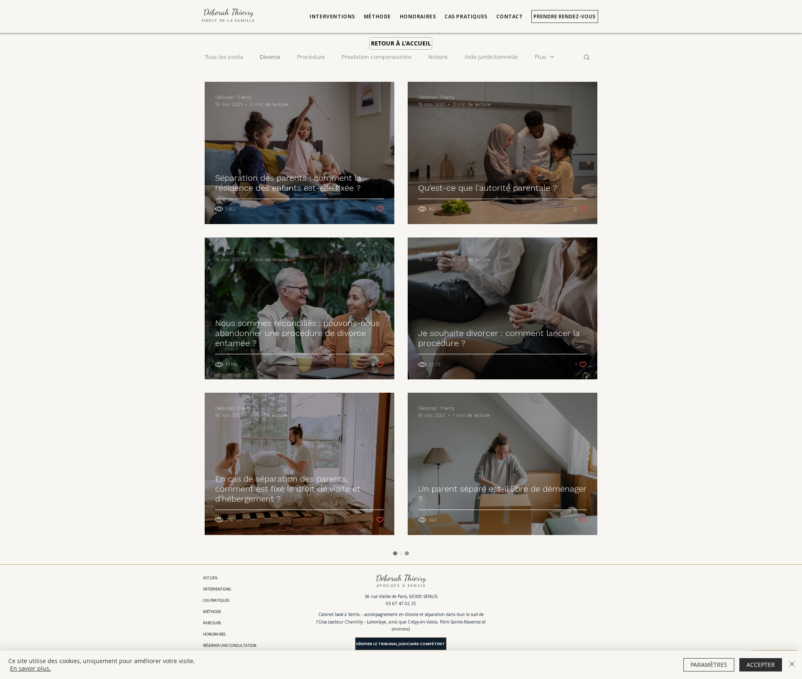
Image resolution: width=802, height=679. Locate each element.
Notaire (438, 56)
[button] (587, 57)
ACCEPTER (760, 665)
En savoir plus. (30, 668)
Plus (540, 56)
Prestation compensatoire (376, 56)
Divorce (270, 56)
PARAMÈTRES (708, 665)
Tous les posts (224, 56)
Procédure (311, 56)
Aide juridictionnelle (491, 56)
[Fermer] (792, 664)
